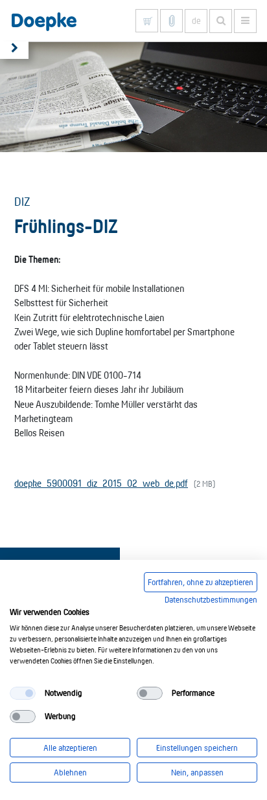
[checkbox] (23, 693)
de (196, 21)
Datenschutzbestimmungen (211, 599)
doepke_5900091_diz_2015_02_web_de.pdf (101, 483)
